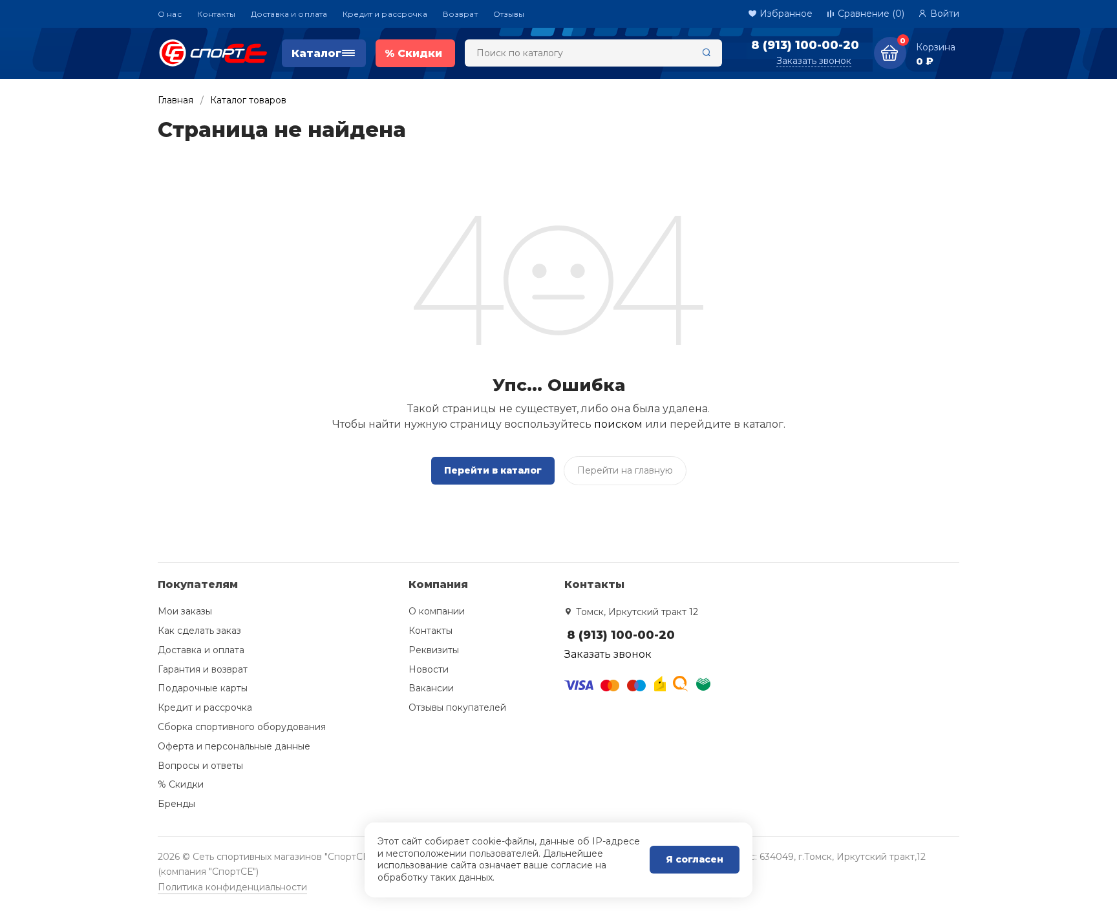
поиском (618, 424)
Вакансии (431, 688)
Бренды (176, 804)
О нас (170, 14)
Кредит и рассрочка (385, 14)
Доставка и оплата (289, 14)
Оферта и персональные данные (234, 746)
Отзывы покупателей (457, 707)
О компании (437, 611)
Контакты (216, 14)
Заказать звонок (813, 61)
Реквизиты (434, 650)
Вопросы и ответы (200, 765)
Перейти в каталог (493, 470)
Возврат (460, 14)
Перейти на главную (625, 470)
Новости (429, 669)
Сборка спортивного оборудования (242, 727)
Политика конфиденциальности (232, 887)
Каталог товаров (248, 100)
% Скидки (181, 784)
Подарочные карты (203, 688)
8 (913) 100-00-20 (805, 45)
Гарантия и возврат (203, 669)
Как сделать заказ (199, 630)
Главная (175, 100)
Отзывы (509, 14)
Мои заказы (185, 611)
